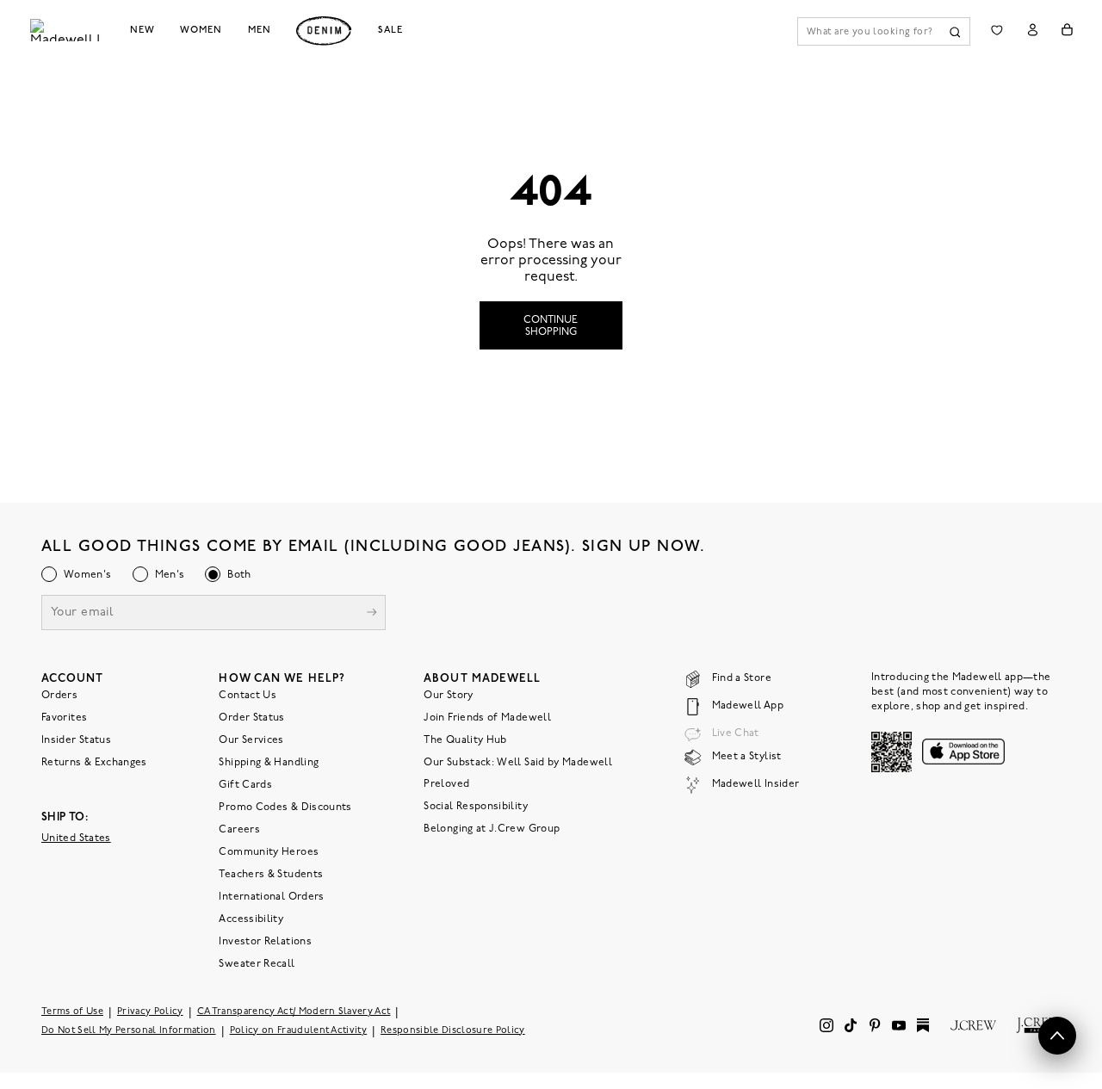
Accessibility (251, 919)
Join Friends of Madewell (487, 718)
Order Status (251, 718)
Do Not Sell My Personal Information (128, 1031)
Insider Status (76, 740)
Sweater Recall (256, 964)
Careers (239, 830)
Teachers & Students (271, 874)
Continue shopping (550, 326)
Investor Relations (265, 942)
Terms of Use (72, 1012)
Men (259, 30)
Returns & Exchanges (94, 763)
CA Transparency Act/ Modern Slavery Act (294, 1012)
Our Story (448, 695)
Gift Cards (245, 785)
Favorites (64, 718)
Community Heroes (269, 852)
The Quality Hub (465, 740)
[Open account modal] (1032, 29)
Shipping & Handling (269, 763)
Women (200, 30)
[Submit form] (372, 614)
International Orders (271, 897)
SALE (390, 30)
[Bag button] (1067, 29)
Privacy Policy (150, 1012)
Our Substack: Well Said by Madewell (518, 763)
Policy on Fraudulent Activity (299, 1031)
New (142, 30)
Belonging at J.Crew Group (492, 829)
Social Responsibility (476, 806)
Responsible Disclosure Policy (453, 1031)
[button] (1057, 1036)
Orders (59, 695)
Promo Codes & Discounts (285, 807)
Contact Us (247, 695)
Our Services (251, 740)
